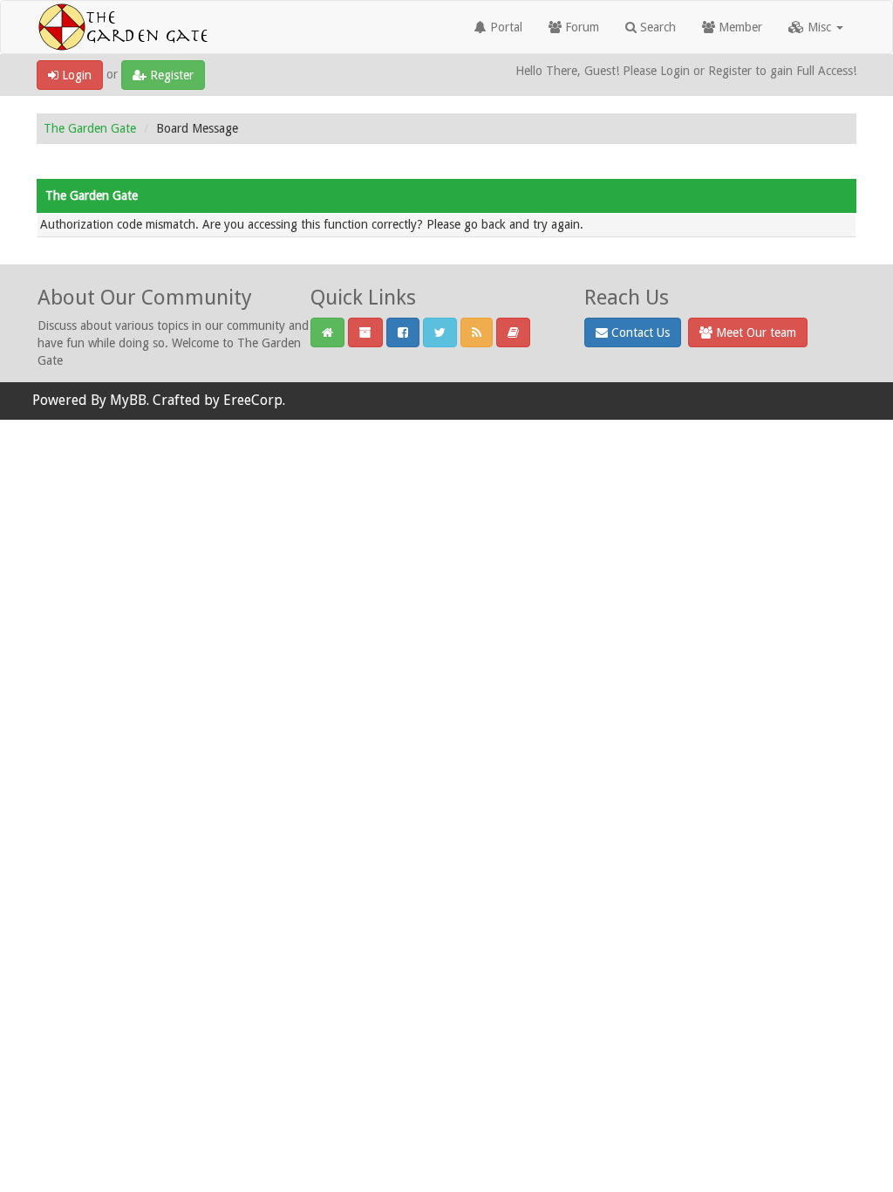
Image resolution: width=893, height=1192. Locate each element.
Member (738, 27)
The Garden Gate (90, 128)
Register (170, 75)
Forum (580, 27)
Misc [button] (819, 27)
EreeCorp (253, 400)
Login (75, 75)
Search (656, 27)
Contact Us (639, 332)
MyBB (128, 400)
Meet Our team (754, 332)
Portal (504, 27)
